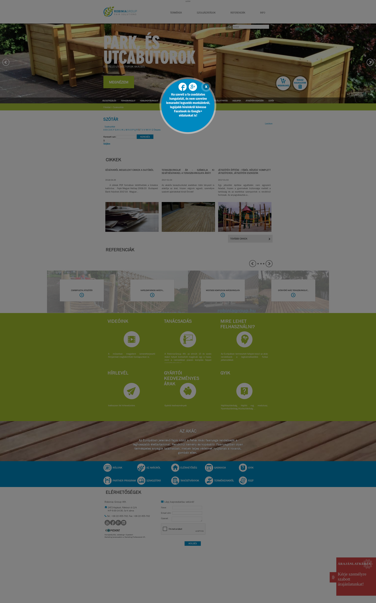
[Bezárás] (205, 86)
